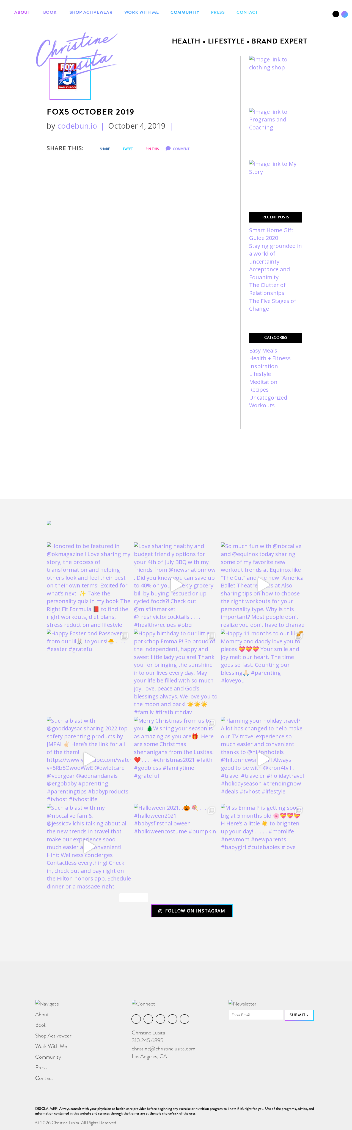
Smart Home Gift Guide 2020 (271, 234)
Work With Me (141, 12)
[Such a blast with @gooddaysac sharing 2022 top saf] (89, 759)
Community (184, 12)
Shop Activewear (90, 12)
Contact (247, 12)
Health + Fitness (270, 358)
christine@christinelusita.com (163, 1049)
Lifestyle (260, 374)
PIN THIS (152, 149)
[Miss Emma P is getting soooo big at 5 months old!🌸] (263, 846)
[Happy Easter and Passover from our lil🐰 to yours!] (89, 672)
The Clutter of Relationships (267, 289)
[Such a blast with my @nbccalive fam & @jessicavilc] (89, 846)
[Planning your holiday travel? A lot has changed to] (263, 759)
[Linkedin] (317, 16)
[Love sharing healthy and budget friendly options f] (176, 584)
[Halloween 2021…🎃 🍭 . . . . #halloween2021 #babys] (176, 846)
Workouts (262, 405)
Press (218, 12)
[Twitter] (329, 16)
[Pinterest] (323, 16)
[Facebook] (304, 16)
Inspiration (263, 366)
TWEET (127, 149)
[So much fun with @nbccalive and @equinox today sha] (263, 584)
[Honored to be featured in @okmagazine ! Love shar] (89, 584)
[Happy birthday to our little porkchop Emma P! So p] (176, 672)
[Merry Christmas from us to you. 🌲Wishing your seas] (176, 759)
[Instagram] (310, 16)
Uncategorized (268, 397)
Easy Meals (263, 350)
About (22, 12)
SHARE (104, 149)
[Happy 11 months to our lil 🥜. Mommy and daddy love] (263, 672)
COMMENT (180, 149)
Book (49, 12)
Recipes (259, 389)
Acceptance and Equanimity (269, 273)
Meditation (263, 382)
